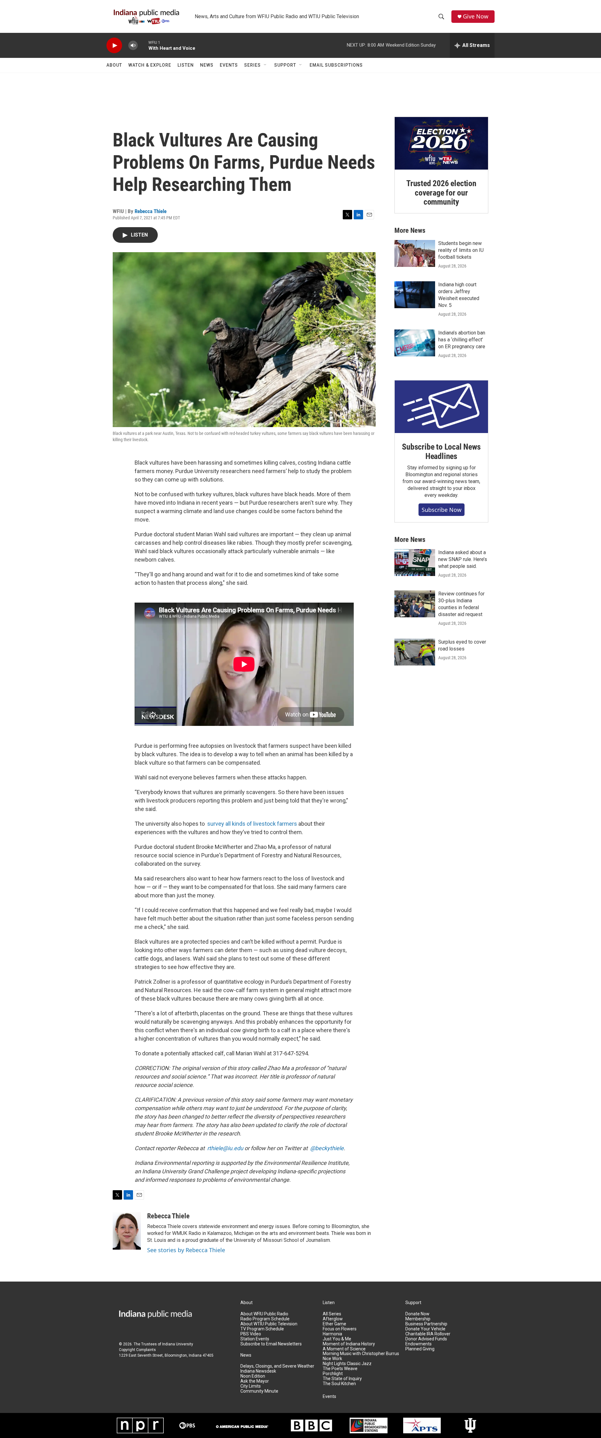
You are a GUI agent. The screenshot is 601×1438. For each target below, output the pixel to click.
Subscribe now (441, 509)
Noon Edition (252, 1376)
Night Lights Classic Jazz (347, 1363)
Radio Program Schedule (265, 1319)
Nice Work (332, 1358)
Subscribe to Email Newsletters (271, 1344)
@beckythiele (327, 1148)
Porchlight (333, 1373)
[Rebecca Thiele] (127, 1231)
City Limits (250, 1386)
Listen (185, 65)
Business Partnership (426, 1324)
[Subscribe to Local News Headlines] (441, 406)
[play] (114, 45)
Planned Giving (419, 1349)
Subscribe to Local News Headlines (441, 451)
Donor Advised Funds (426, 1339)
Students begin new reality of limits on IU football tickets (461, 250)
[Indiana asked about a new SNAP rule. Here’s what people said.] (414, 562)
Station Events (254, 1339)
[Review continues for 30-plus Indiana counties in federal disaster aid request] (414, 603)
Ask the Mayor (254, 1381)
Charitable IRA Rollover (427, 1334)
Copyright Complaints (137, 1350)
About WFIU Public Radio (264, 1314)
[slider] (143, 45)
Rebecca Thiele (151, 211)
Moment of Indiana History (349, 1344)
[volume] (133, 45)
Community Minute (259, 1391)
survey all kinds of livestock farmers (252, 823)
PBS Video (250, 1334)
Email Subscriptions (336, 65)
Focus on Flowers (340, 1329)
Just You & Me (337, 1339)
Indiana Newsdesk (258, 1371)
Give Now (475, 16)
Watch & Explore (149, 65)
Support (285, 65)
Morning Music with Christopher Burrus (361, 1353)
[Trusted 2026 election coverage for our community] (441, 143)
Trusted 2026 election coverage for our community (441, 193)
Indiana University (177, 1344)
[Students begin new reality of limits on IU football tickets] (414, 253)
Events (229, 65)
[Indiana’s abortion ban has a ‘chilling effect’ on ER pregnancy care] (414, 342)
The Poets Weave (340, 1368)
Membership (417, 1319)
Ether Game (334, 1324)
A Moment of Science (344, 1349)
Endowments (418, 1344)
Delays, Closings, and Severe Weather (277, 1366)
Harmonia (332, 1334)
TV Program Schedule (262, 1329)
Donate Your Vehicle (425, 1329)
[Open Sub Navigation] (265, 65)
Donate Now (417, 1314)
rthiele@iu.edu (225, 1148)
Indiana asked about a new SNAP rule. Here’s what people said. (462, 559)
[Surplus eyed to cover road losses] (414, 652)
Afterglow (333, 1319)
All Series (332, 1314)
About (114, 65)
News (206, 65)
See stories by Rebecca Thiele (186, 1250)
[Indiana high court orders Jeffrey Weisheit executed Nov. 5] (414, 294)
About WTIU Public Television (268, 1324)
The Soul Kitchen (339, 1383)
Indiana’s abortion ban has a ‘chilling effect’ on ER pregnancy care (461, 339)
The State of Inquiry (342, 1378)
